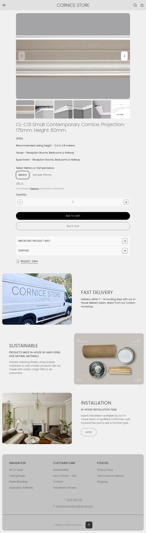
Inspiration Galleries (21, 487)
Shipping (34, 188)
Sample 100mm (42, 175)
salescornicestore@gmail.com (74, 506)
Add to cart (73, 215)
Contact (58, 481)
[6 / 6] (120, 109)
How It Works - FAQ (65, 476)
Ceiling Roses (17, 476)
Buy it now (73, 226)
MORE (89, 432)
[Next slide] (124, 55)
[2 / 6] (44, 109)
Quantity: (21, 194)
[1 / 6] (25, 109)
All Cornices (16, 470)
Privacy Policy (105, 470)
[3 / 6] (63, 109)
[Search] (135, 5)
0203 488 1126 (74, 499)
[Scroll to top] (89, 525)
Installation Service (64, 487)
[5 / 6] (101, 109)
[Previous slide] (21, 55)
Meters (22, 175)
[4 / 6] (82, 109)
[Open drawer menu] (4, 5)
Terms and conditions (110, 476)
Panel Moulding (18, 481)
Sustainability (61, 470)
